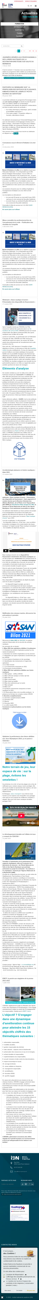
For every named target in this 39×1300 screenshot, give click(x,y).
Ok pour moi (31, 1290)
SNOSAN (22, 673)
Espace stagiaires (31, 1)
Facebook (19, 36)
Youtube (19, 33)
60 (30, 51)
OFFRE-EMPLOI (19, 27)
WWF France (27, 1044)
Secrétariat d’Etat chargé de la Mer (23, 537)
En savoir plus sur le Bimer (11, 242)
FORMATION (19, 24)
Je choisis (19, 1290)
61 (33, 51)
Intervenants (18, 1)
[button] (2, 1297)
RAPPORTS (19, 30)
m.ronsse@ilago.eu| (28, 997)
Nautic (17, 464)
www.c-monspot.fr (16, 827)
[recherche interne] (28, 6)
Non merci (8, 1290)
